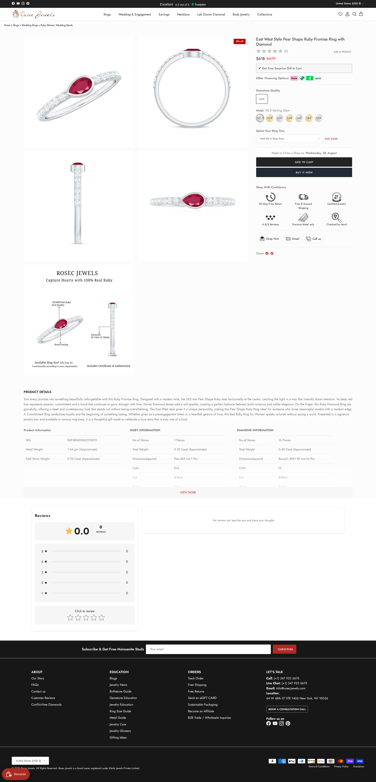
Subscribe (285, 649)
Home (7, 25)
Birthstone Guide (120, 691)
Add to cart (304, 162)
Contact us (38, 691)
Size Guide (331, 138)
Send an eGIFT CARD (202, 698)
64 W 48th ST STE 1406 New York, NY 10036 (297, 698)
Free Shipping (197, 684)
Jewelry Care (118, 724)
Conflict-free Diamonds (46, 704)
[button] (340, 14)
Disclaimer (358, 766)
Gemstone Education (123, 698)
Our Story (37, 678)
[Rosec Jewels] (34, 14)
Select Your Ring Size (270, 131)
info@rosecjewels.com (290, 688)
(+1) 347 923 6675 (286, 678)
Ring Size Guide (120, 711)
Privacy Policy (341, 766)
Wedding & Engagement (134, 14)
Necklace (183, 14)
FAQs (35, 684)
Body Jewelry (241, 14)
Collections (264, 14)
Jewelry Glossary (120, 731)
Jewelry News (118, 684)
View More (188, 492)
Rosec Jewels (28, 768)
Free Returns (196, 691)
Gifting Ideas (118, 737)
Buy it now (304, 172)
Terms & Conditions (319, 766)
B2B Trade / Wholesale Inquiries (209, 717)
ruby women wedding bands (57, 25)
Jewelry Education (121, 704)
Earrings (164, 14)
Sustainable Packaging (203, 704)
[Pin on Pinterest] (271, 253)
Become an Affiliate (201, 711)
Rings (107, 14)
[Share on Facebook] (267, 253)
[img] (269, 51)
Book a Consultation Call (287, 709)
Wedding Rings (30, 25)
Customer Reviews (43, 698)
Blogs (113, 678)
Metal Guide (118, 717)
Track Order (195, 678)
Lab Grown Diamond (211, 14)
